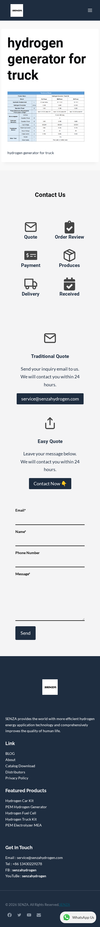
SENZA (64, 905)
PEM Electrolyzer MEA (23, 825)
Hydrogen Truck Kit (21, 819)
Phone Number (27, 552)
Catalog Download (20, 766)
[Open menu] (90, 10)
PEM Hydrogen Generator (26, 807)
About (10, 759)
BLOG (10, 753)
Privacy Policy (16, 778)
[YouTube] (29, 915)
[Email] (39, 915)
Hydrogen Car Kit (19, 800)
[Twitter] (19, 915)
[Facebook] (9, 915)
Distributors (15, 772)
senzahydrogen (24, 870)
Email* (20, 510)
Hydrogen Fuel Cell (20, 813)
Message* (22, 574)
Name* (20, 531)
